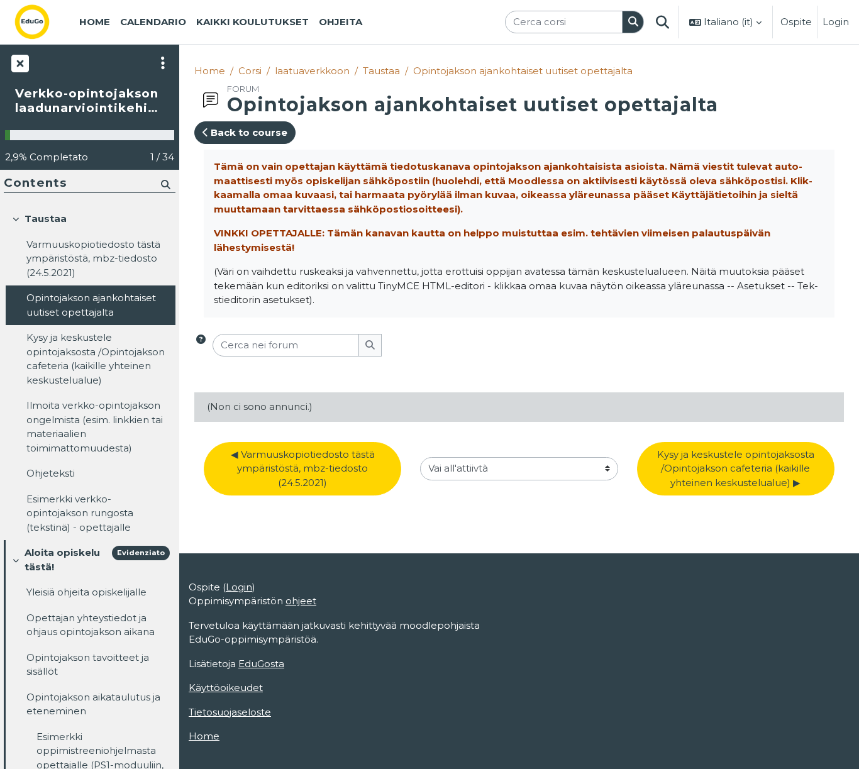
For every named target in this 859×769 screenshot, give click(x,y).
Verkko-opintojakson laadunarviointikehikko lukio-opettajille (89, 101)
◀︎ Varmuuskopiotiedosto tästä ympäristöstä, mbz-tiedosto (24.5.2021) (304, 468)
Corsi (250, 71)
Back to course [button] (247, 132)
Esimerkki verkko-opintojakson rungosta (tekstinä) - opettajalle (79, 513)
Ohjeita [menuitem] (340, 22)
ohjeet (300, 601)
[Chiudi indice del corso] (19, 63)
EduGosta (261, 664)
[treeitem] (89, 373)
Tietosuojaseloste (230, 712)
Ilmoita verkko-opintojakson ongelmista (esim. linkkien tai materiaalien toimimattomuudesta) (94, 426)
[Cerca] (633, 22)
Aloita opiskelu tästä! (62, 559)
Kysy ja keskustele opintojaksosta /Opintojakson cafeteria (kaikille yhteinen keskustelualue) (95, 358)
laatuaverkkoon (312, 71)
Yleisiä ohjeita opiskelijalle (86, 592)
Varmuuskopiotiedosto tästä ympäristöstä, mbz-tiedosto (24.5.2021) (93, 258)
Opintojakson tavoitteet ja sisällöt (87, 664)
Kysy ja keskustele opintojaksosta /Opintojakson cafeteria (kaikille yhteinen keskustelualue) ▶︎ (737, 468)
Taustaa (381, 71)
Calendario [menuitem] (153, 22)
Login (836, 22)
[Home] (42, 22)
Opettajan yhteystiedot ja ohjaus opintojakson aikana (90, 625)
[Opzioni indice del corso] (163, 63)
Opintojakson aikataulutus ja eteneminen (93, 704)
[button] (662, 22)
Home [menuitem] (94, 22)
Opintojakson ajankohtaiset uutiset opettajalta (523, 71)
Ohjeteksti (50, 473)
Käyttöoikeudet (226, 688)
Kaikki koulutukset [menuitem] (252, 22)
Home (209, 71)
